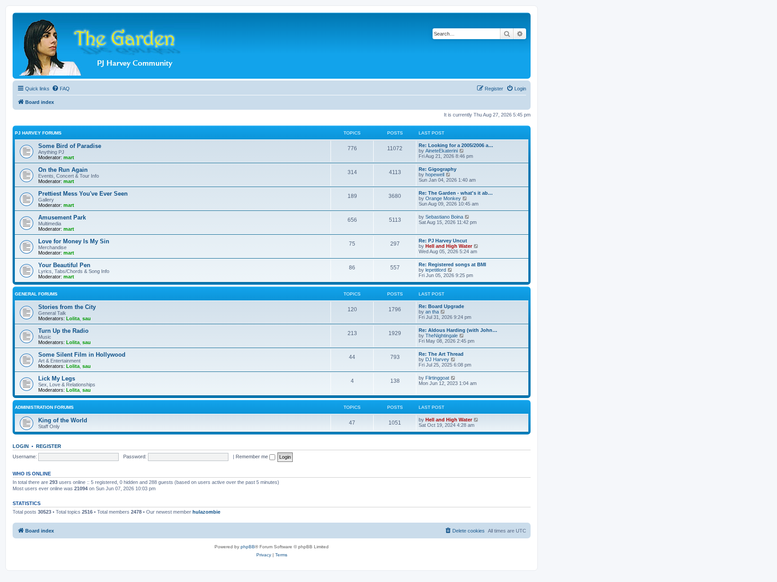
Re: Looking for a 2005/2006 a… (456, 145)
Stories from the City (67, 307)
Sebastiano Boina (444, 216)
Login (21, 446)
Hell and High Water (448, 246)
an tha (432, 311)
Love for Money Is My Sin (73, 241)
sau (86, 318)
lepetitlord (435, 270)
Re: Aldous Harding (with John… (458, 330)
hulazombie (206, 512)
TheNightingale (441, 335)
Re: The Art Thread (441, 354)
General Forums (36, 293)
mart (68, 157)
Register (48, 446)
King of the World (62, 420)
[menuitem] (61, 88)
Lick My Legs (56, 378)
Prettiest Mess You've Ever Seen (83, 193)
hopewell (434, 174)
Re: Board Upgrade (441, 306)
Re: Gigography (437, 169)
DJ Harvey (437, 359)
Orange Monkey (443, 198)
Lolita (73, 318)
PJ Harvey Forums (38, 132)
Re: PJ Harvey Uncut (443, 240)
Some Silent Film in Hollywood (81, 354)
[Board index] (110, 45)
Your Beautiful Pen (64, 265)
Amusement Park (62, 217)
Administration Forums (44, 407)
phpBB (248, 546)
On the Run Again (63, 169)
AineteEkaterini (441, 150)
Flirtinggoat (437, 378)
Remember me (252, 456)
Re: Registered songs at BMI (452, 264)
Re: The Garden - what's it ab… (456, 193)
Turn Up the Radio (63, 330)
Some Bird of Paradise (69, 146)
